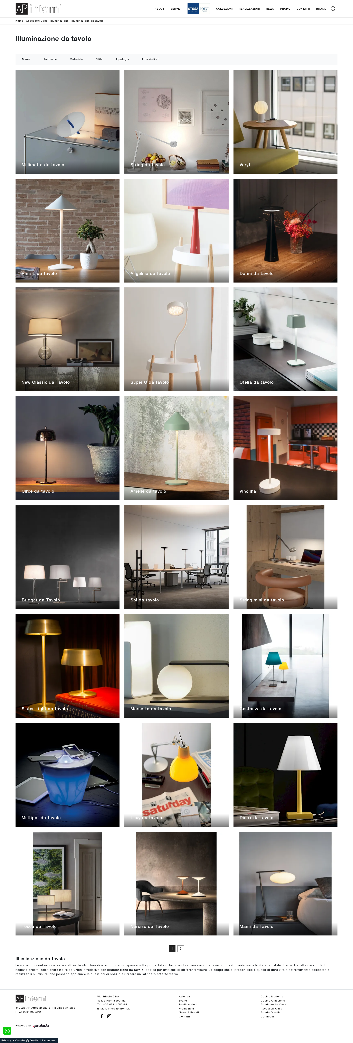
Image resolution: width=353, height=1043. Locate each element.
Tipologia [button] (122, 59)
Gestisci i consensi (43, 1040)
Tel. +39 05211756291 (112, 1004)
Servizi (176, 8)
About (159, 8)
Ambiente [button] (50, 59)
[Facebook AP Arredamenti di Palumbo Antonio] (101, 1015)
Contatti (303, 8)
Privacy (6, 1040)
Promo (285, 8)
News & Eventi (189, 1012)
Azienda (184, 996)
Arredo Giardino (271, 1012)
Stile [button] (99, 59)
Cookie (20, 1040)
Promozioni (186, 1008)
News (270, 8)
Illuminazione (59, 21)
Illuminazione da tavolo (87, 21)
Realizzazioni (249, 8)
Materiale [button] (76, 59)
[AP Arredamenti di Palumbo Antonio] (38, 9)
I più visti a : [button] (150, 59)
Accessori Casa (37, 21)
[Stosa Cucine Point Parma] (198, 8)
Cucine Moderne (272, 996)
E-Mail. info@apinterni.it (113, 1008)
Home (19, 21)
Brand (321, 8)
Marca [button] (26, 59)
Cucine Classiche (273, 1000)
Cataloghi (267, 1016)
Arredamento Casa (273, 1004)
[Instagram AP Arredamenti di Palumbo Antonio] (108, 1015)
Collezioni (224, 8)
